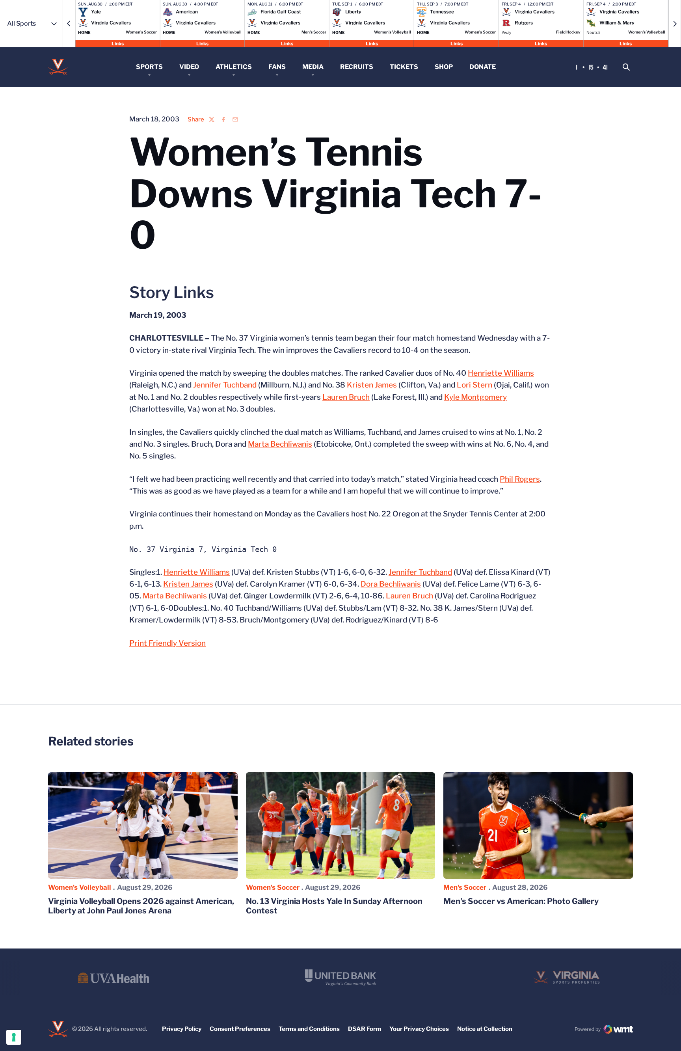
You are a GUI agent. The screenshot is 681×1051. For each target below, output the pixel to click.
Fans (277, 67)
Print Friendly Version (167, 643)
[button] (69, 23)
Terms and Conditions (309, 1028)
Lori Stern (474, 384)
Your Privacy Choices (419, 1028)
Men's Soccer (464, 887)
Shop (444, 67)
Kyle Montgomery (475, 397)
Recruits (356, 67)
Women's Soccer (273, 887)
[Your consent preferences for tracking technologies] (13, 1037)
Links (118, 43)
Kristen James (372, 384)
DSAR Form (364, 1028)
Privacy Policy (181, 1028)
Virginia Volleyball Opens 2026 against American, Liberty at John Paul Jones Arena (141, 905)
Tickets (404, 67)
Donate (482, 67)
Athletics (234, 67)
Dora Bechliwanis (391, 584)
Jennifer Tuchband (225, 384)
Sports (149, 67)
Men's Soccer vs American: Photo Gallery (521, 901)
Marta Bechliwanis (280, 444)
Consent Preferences (240, 1028)
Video (189, 67)
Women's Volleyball (79, 887)
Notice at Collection (484, 1028)
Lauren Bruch (346, 397)
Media (313, 67)
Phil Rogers (520, 479)
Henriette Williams (501, 373)
